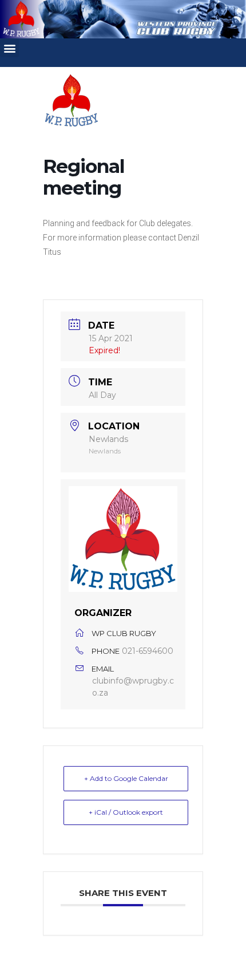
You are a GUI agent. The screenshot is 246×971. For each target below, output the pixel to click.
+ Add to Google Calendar (126, 778)
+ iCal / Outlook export (126, 812)
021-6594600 (147, 651)
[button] (9, 47)
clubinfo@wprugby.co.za (133, 687)
